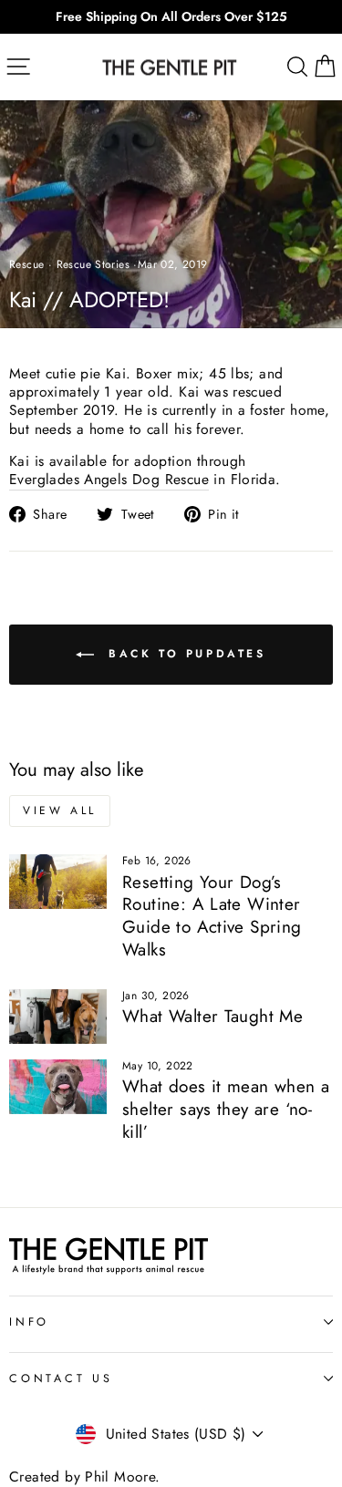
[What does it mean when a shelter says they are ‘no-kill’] (58, 1086)
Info (29, 1322)
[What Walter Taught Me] (58, 1016)
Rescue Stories (93, 264)
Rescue (26, 264)
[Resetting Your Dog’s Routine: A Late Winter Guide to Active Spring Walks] (58, 881)
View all (60, 810)
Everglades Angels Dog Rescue (109, 480)
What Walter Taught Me (212, 1016)
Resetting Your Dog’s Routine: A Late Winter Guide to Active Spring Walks (212, 916)
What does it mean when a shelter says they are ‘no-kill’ (225, 1108)
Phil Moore (120, 1476)
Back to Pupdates (183, 653)
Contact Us (61, 1378)
